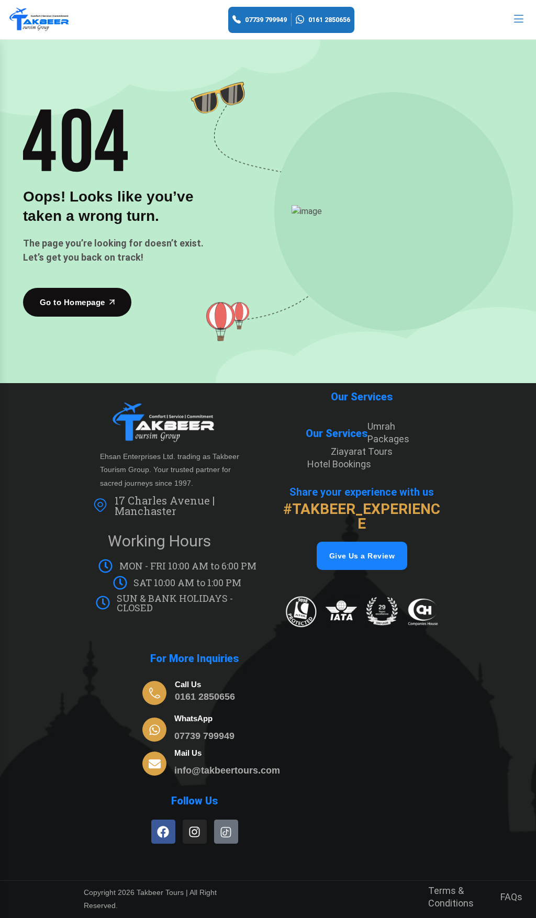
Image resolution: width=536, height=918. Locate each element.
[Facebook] (163, 832)
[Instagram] (195, 832)
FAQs (511, 896)
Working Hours (159, 541)
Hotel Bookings (339, 463)
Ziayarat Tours (362, 451)
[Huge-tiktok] (226, 832)
